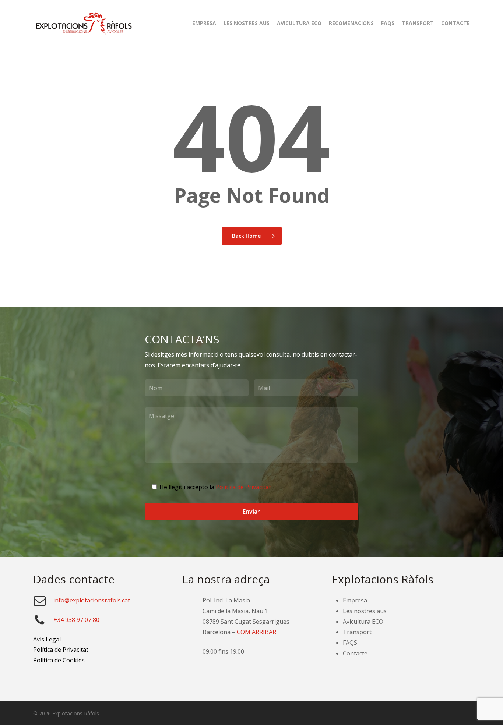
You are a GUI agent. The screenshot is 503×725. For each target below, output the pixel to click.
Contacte (355, 653)
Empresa (355, 600)
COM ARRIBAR (256, 632)
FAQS (350, 643)
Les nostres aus (365, 611)
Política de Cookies (59, 660)
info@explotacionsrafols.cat (91, 600)
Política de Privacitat (243, 487)
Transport (357, 632)
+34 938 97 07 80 (76, 620)
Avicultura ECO (363, 622)
